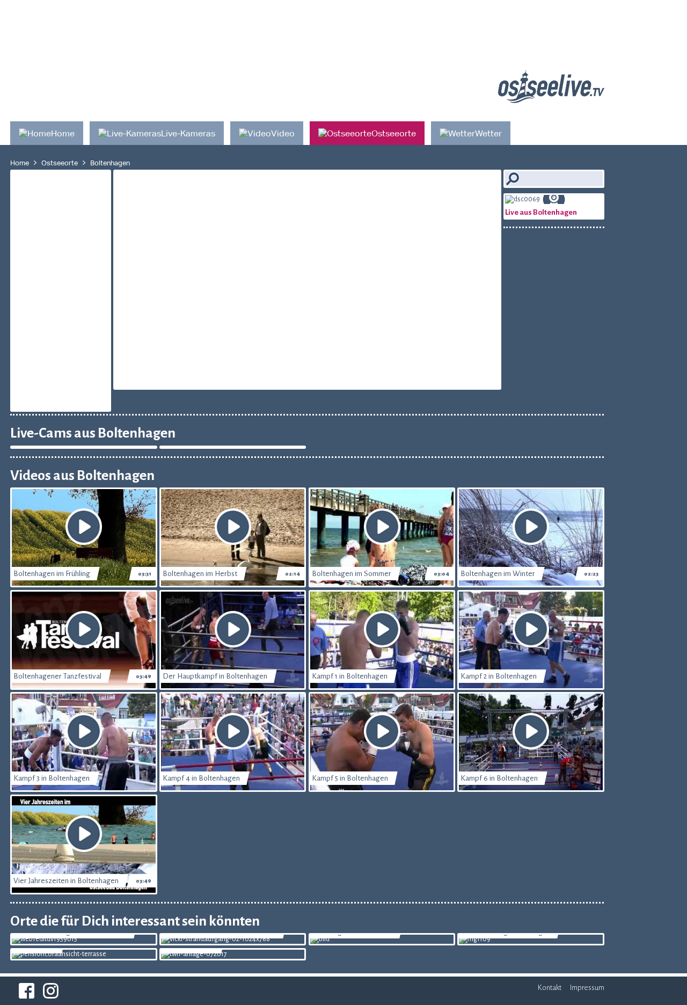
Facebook (26, 991)
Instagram (51, 991)
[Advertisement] (271, 24)
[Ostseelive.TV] (551, 99)
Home (19, 163)
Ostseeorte (59, 163)
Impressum (587, 988)
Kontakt (549, 988)
